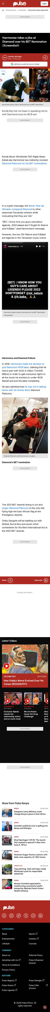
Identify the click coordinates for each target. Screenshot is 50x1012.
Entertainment (11, 10)
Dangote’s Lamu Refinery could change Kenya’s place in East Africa (30, 812)
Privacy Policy (8, 970)
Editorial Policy (36, 955)
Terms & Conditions (11, 965)
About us (6, 955)
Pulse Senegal (35, 980)
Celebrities (22, 10)
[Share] (45, 57)
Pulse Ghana (7, 985)
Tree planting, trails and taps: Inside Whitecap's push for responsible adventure (30, 871)
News (16, 808)
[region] (25, 708)
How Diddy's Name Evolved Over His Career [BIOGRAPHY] (24, 682)
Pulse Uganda (8, 990)
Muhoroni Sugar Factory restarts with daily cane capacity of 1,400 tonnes (30, 856)
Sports (32, 934)
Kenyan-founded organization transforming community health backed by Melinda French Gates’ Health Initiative (29, 887)
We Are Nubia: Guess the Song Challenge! (31, 714)
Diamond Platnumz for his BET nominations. (24, 163)
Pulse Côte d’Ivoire (34, 986)
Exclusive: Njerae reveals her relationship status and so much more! (12, 715)
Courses (32, 943)
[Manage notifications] (45, 1007)
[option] (13, 708)
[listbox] (26, 708)
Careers (32, 938)
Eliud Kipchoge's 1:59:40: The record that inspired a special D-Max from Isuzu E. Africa (29, 842)
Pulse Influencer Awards (36, 961)
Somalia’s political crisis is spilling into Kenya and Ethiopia (31, 827)
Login (44, 4)
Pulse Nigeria (8, 980)
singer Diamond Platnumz (15, 508)
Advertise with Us (10, 960)
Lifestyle (18, 866)
